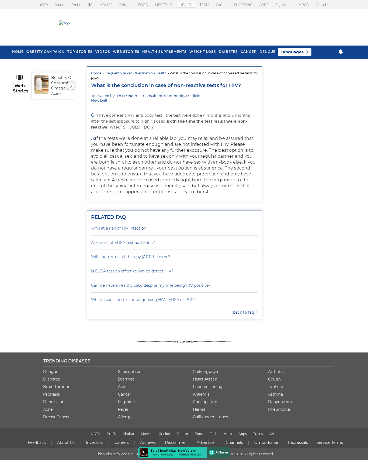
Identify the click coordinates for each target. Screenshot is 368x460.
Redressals (298, 442)
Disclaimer (175, 442)
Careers (121, 442)
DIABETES (228, 52)
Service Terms (330, 442)
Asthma (275, 394)
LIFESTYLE (163, 5)
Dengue (267, 52)
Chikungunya (205, 371)
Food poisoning (208, 386)
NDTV (43, 5)
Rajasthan (283, 5)
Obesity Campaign (45, 52)
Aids (122, 386)
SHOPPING (243, 5)
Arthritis (276, 371)
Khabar (128, 434)
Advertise (205, 442)
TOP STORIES (80, 52)
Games (221, 5)
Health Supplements (164, 52)
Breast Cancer (56, 416)
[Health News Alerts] (341, 51)
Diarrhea (126, 379)
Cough (274, 379)
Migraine (126, 401)
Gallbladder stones (210, 416)
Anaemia (201, 394)
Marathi (322, 5)
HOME (18, 52)
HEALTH (186, 5)
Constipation (205, 401)
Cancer (249, 52)
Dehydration (280, 401)
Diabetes (51, 379)
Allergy (124, 416)
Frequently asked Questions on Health (135, 73)
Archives (148, 442)
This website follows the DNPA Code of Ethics (132, 454)
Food (199, 434)
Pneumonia (279, 409)
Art (272, 434)
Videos (102, 52)
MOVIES (105, 5)
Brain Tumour (56, 386)
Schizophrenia (131, 371)
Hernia (199, 409)
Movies (146, 434)
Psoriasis (51, 394)
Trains (258, 434)
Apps (242, 434)
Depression (53, 401)
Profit (76, 5)
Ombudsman (266, 442)
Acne (48, 409)
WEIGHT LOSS (202, 52)
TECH (204, 5)
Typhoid (275, 386)
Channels (234, 442)
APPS (263, 5)
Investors (94, 442)
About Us (66, 442)
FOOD (143, 5)
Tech (213, 434)
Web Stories (126, 52)
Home (96, 73)
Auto (228, 434)
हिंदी (90, 5)
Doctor (182, 434)
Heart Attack (205, 379)
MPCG (303, 5)
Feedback (37, 442)
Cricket (125, 5)
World (59, 5)
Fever (123, 409)
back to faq (244, 312)
